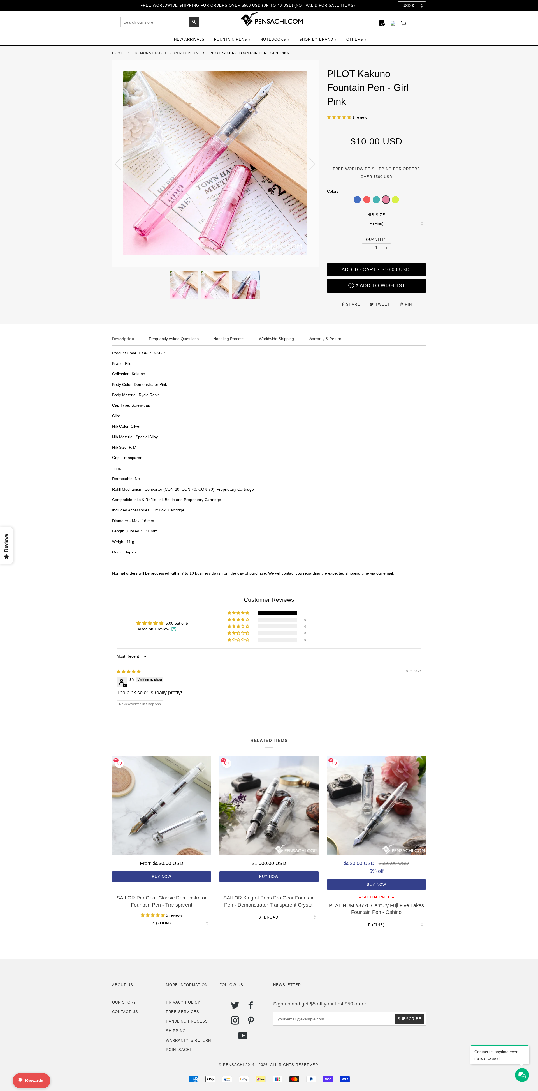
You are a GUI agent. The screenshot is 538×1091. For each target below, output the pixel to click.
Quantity (376, 239)
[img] (129, 671)
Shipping (176, 1031)
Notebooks (273, 39)
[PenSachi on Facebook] (251, 1007)
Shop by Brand (316, 39)
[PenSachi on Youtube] (243, 1038)
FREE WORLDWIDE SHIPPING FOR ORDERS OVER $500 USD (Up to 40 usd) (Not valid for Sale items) (247, 5)
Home (117, 53)
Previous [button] (121, 163)
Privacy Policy (183, 1002)
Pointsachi (178, 1050)
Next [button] (308, 163)
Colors (332, 191)
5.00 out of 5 (177, 623)
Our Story (124, 1002)
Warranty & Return (188, 1040)
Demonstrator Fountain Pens (166, 53)
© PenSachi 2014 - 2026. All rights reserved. (269, 1065)
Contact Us (125, 1012)
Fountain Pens (230, 39)
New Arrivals (189, 39)
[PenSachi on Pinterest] (251, 1022)
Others (354, 39)
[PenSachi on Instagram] (235, 1022)
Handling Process (187, 1021)
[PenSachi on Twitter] (235, 1007)
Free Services (182, 1012)
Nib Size (376, 215)
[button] (339, 117)
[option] (215, 163)
